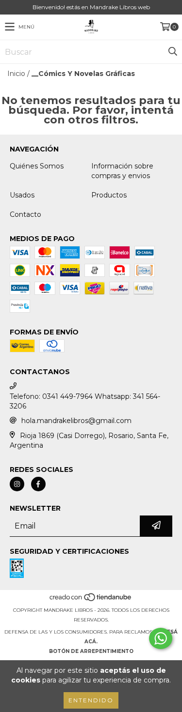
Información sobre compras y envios (122, 171)
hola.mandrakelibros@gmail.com (76, 420)
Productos (109, 195)
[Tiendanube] (91, 600)
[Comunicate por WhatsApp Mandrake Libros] (160, 638)
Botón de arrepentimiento (91, 651)
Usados (22, 195)
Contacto (25, 214)
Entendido (91, 700)
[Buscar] (172, 52)
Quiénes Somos (37, 166)
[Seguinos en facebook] (38, 484)
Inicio (16, 73)
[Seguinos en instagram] (17, 484)
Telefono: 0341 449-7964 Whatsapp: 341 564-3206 (85, 401)
